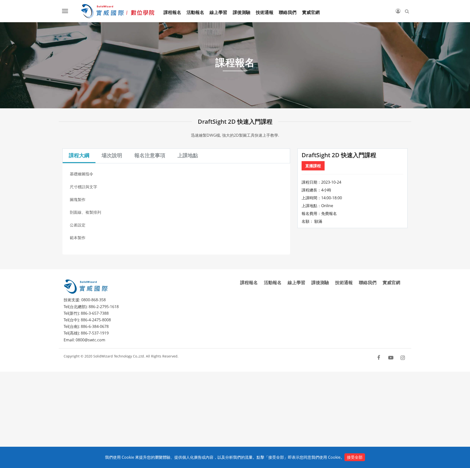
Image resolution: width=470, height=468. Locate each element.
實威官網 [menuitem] (311, 12)
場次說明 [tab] (112, 155)
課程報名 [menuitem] (172, 12)
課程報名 (249, 282)
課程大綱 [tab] (79, 155)
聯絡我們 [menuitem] (287, 12)
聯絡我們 (367, 282)
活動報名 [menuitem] (195, 12)
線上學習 (296, 282)
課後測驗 (320, 282)
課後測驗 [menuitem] (241, 12)
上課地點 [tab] (187, 155)
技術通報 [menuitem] (264, 12)
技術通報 (344, 282)
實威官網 (391, 282)
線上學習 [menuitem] (218, 12)
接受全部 (355, 457)
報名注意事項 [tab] (149, 155)
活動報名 (273, 282)
